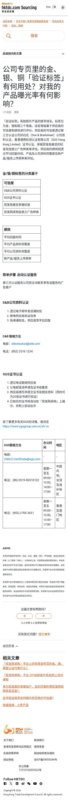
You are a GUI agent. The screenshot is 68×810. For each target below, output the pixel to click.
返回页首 (9, 646)
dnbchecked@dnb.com (25, 344)
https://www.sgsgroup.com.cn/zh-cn (26, 426)
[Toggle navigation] (63, 6)
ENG (48, 6)
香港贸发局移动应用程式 (17, 746)
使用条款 (39, 746)
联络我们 (39, 740)
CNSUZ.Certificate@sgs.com (22, 459)
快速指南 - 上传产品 (15, 705)
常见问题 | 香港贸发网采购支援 (32, 21)
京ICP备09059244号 (45, 759)
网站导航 (8, 759)
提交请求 (44, 634)
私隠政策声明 (11, 753)
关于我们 (8, 740)
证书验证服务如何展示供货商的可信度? (28, 698)
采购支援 (7, 21)
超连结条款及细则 (44, 753)
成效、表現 (17, 25)
